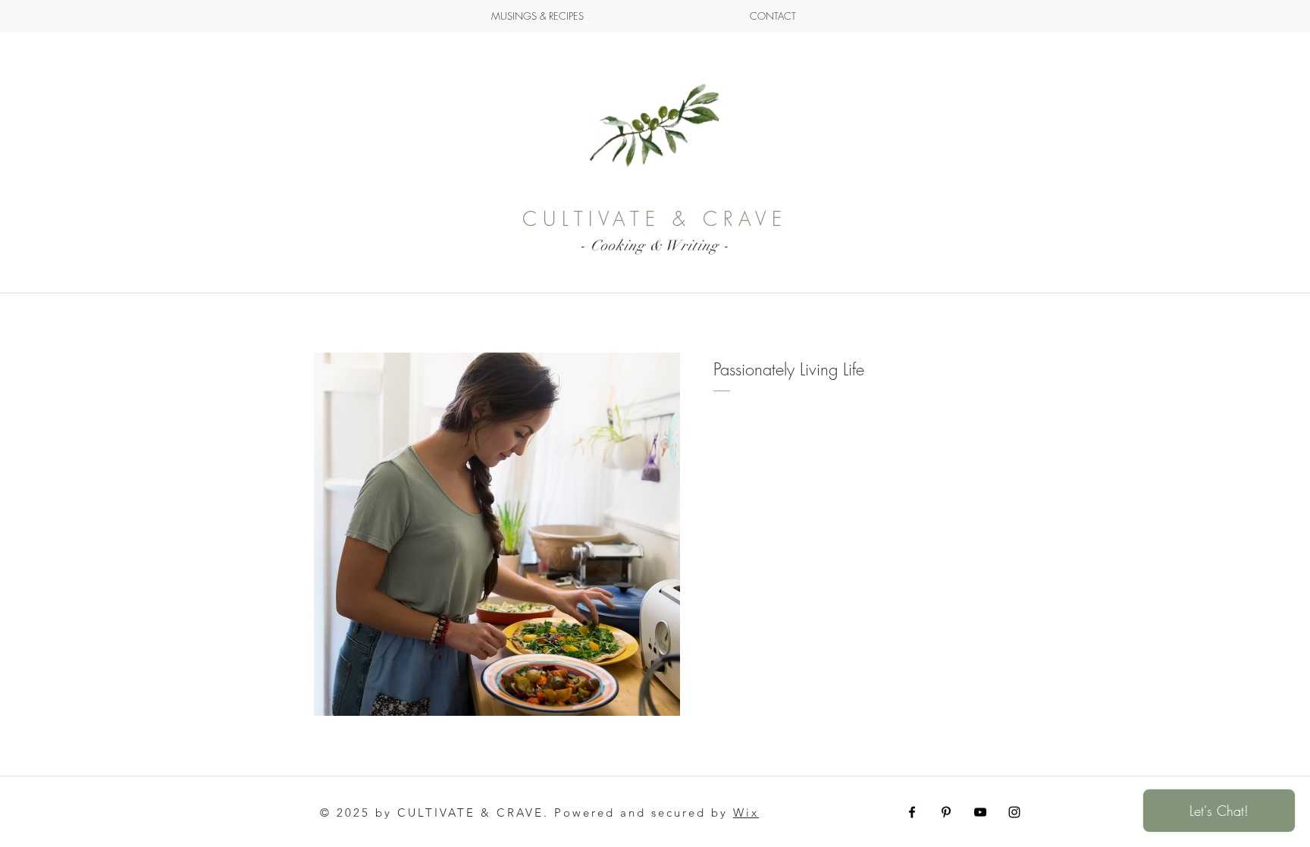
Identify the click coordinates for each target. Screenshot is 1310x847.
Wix (746, 812)
